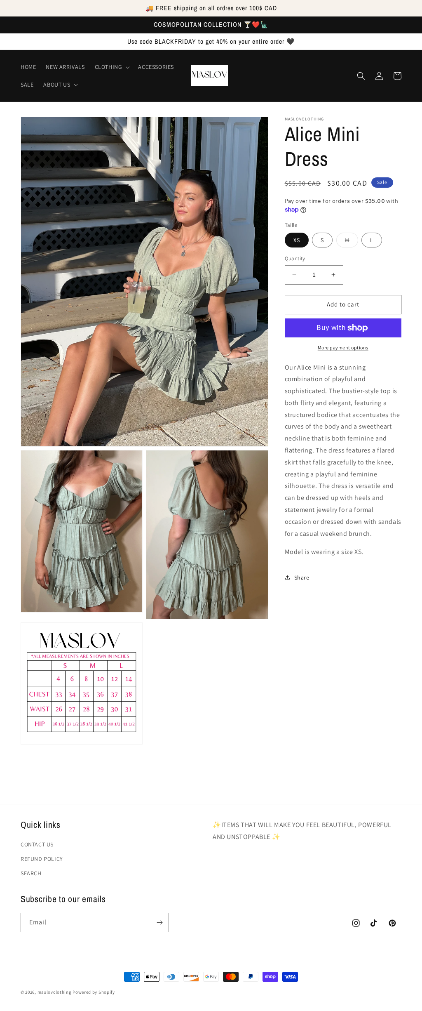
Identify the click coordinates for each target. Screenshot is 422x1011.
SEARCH (31, 873)
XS (296, 240)
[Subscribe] (159, 922)
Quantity (295, 258)
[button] (112, 66)
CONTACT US (37, 844)
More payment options (343, 347)
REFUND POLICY (42, 859)
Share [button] (301, 577)
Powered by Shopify (94, 992)
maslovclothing (55, 992)
